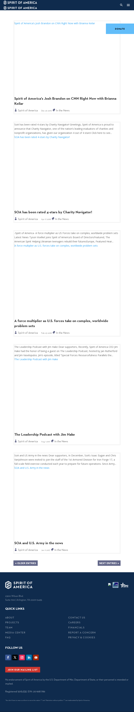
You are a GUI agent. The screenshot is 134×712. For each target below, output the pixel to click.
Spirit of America (28, 110)
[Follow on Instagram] (22, 657)
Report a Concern (82, 632)
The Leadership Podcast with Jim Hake (44, 434)
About (9, 617)
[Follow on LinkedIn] (29, 657)
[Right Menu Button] (128, 5)
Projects (12, 622)
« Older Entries (25, 563)
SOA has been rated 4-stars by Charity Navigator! (53, 212)
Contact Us (76, 617)
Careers (74, 622)
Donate (120, 28)
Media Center (15, 632)
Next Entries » (109, 563)
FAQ (7, 637)
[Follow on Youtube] (36, 657)
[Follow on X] (15, 657)
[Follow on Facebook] (8, 657)
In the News (63, 110)
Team (9, 627)
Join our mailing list (23, 669)
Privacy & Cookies (81, 637)
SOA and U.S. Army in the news (38, 543)
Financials (76, 627)
